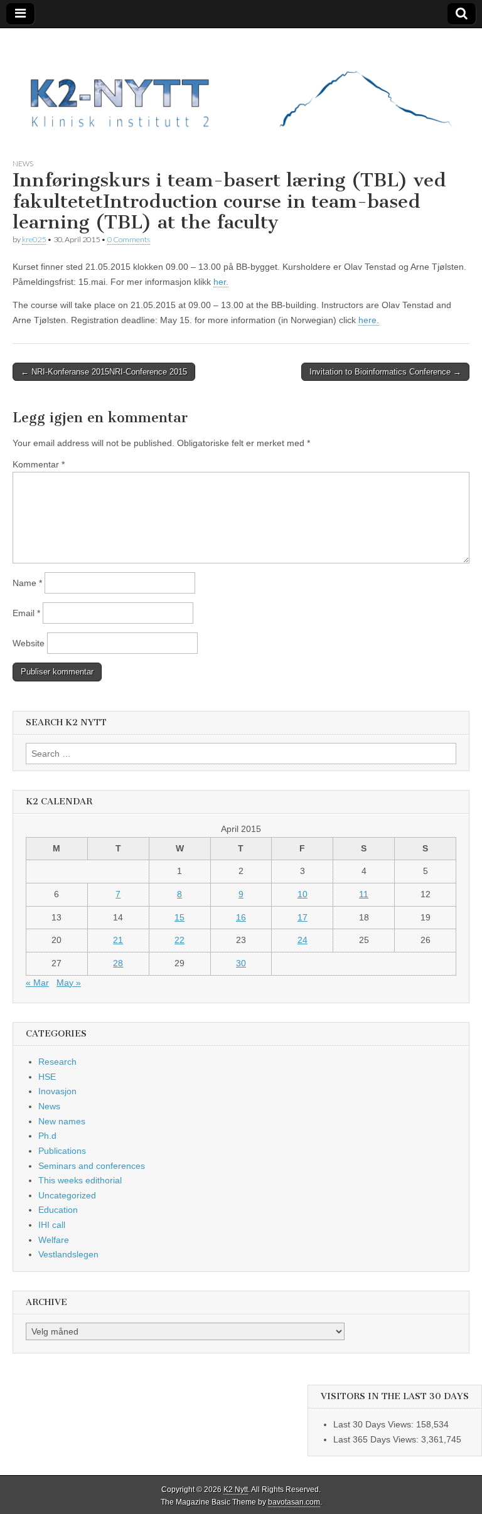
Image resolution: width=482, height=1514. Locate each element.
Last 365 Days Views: (377, 1439)
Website (29, 643)
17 (302, 917)
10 (302, 894)
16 (241, 917)
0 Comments (128, 239)
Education (58, 1210)
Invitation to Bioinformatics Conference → (385, 371)
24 (302, 940)
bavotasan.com (294, 1502)
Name (27, 583)
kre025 (34, 239)
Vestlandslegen (68, 1254)
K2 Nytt (235, 1489)
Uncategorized (67, 1195)
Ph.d (47, 1136)
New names (61, 1121)
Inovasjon (57, 1091)
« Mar (37, 983)
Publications (62, 1151)
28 (118, 963)
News (23, 163)
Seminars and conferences (91, 1166)
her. (220, 282)
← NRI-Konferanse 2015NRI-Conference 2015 (104, 371)
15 (179, 917)
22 (179, 940)
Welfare (53, 1240)
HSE (47, 1077)
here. (368, 320)
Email (26, 613)
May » (68, 983)
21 (118, 940)
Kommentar (39, 464)
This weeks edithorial (80, 1180)
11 (363, 894)
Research (57, 1062)
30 (241, 963)
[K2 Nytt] (241, 83)
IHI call (51, 1225)
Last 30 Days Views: (374, 1424)
